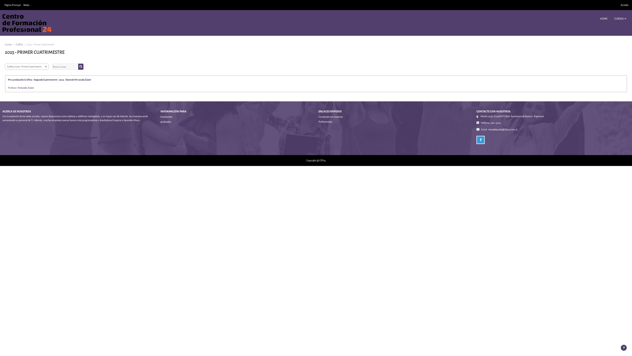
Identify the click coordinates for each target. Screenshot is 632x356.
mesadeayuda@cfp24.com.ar (502, 129)
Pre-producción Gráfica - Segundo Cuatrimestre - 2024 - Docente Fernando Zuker (49, 79)
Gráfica (19, 44)
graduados (165, 121)
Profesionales (325, 121)
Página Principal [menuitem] (12, 5)
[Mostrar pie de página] (624, 348)
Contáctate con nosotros (330, 117)
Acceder (625, 5)
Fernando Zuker (26, 87)
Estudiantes (166, 117)
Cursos (619, 18)
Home (604, 18)
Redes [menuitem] (26, 5)
